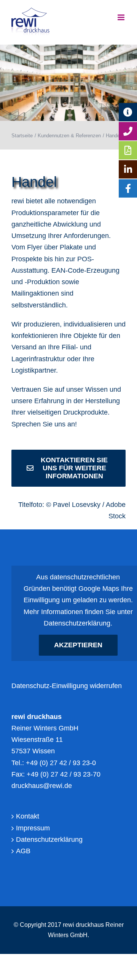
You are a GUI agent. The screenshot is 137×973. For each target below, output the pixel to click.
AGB (23, 851)
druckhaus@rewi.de (41, 786)
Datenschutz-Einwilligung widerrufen (66, 686)
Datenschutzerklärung (77, 623)
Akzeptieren (78, 645)
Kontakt (27, 816)
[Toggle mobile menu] (122, 17)
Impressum (33, 828)
